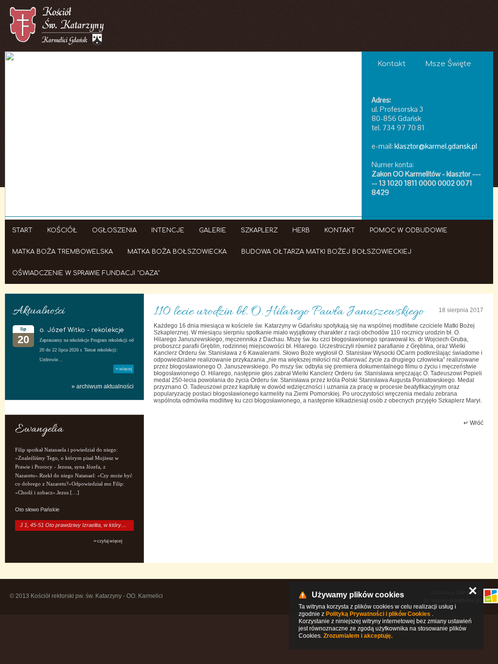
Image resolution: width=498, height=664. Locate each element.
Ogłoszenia (114, 230)
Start (22, 230)
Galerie (212, 230)
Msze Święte (448, 64)
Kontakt (339, 230)
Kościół (62, 230)
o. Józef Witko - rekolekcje (81, 330)
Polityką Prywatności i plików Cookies (378, 614)
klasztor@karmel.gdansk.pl (435, 146)
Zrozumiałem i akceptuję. (357, 635)
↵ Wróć (473, 422)
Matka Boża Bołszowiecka (177, 251)
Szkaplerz (259, 230)
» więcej (123, 369)
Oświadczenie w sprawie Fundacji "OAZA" (86, 273)
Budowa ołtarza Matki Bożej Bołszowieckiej (326, 251)
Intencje (167, 230)
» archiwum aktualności (102, 386)
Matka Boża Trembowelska (62, 251)
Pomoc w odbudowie (408, 230)
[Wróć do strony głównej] (57, 26)
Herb (301, 230)
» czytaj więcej (107, 541)
